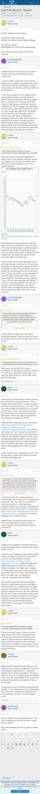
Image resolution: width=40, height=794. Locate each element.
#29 (37, 619)
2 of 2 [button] (26, 734)
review (21, 16)
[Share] (34, 29)
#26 (37, 396)
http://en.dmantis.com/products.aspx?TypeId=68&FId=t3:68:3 (16, 562)
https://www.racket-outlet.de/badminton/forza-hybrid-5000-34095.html (19, 512)
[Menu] (3, 2)
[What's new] (37, 2)
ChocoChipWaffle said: (10, 148)
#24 (37, 306)
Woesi (5, 13)
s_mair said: (6, 310)
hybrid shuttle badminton (9, 16)
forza (22, 13)
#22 (37, 68)
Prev (19, 734)
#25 (37, 355)
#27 (37, 471)
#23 (37, 143)
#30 (37, 662)
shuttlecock (28, 16)
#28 (37, 541)
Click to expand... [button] (20, 328)
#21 (37, 29)
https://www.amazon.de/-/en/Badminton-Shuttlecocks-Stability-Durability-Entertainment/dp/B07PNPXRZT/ (17, 427)
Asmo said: (6, 475)
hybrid (28, 13)
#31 (37, 714)
